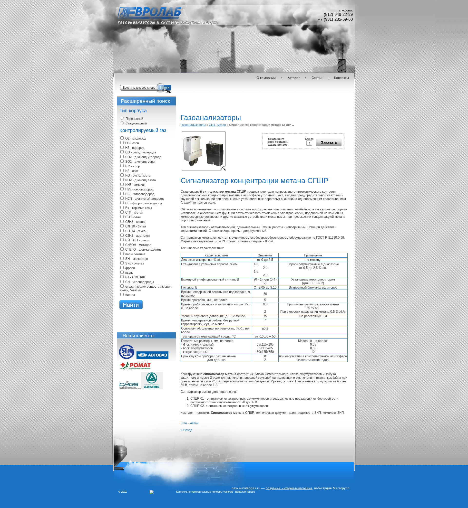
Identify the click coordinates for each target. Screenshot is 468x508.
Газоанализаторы (193, 125)
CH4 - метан (217, 125)
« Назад (186, 430)
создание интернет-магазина (289, 488)
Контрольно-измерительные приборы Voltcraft (204, 491)
